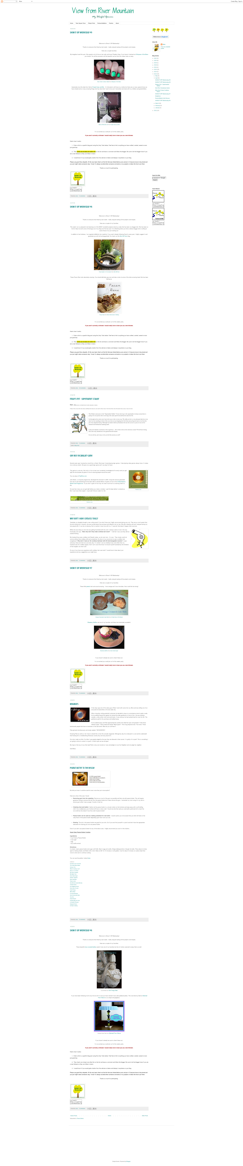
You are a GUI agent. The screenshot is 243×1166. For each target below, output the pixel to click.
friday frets (76, 445)
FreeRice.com (83, 476)
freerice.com (138, 489)
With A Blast (72, 891)
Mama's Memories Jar (103, 124)
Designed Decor (73, 904)
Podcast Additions (102, 23)
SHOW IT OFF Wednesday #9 (81, 32)
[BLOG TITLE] (77, 186)
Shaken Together (74, 877)
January (157, 107)
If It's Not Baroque (74, 893)
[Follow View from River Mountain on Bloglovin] (160, 37)
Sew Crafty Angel (74, 876)
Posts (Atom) (80, 1118)
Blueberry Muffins (92, 622)
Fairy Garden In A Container (105, 272)
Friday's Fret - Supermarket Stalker (84, 399)
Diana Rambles (73, 879)
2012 (155, 110)
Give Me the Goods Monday (76, 883)
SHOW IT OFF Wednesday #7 (81, 568)
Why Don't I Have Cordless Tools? (84, 518)
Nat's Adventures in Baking (113, 314)
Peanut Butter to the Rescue (82, 768)
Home (71, 23)
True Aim (72, 897)
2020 (155, 60)
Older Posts (145, 1115)
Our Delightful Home (74, 886)
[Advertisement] (160, 142)
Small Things (73, 890)
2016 (155, 67)
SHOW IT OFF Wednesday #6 (81, 930)
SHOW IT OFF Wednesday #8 (81, 207)
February (157, 105)
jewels (88, 586)
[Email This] (88, 196)
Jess (164, 44)
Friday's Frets (91, 23)
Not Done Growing (74, 872)
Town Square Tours (81, 23)
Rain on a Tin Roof (74, 870)
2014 (155, 71)
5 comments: (82, 196)
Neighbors (74, 704)
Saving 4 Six (72, 867)
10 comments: (82, 388)
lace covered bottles (90, 947)
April (156, 78)
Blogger (128, 1161)
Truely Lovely (73, 881)
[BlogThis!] (90, 196)
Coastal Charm (73, 884)
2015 (155, 69)
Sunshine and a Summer (75, 863)
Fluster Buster (73, 898)
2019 (155, 62)
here (89, 858)
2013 (155, 74)
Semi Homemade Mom (75, 895)
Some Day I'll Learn (74, 888)
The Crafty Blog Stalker (75, 865)
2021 (155, 58)
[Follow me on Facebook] (167, 31)
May (156, 75)
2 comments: (82, 507)
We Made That (73, 874)
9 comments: (82, 693)
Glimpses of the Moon (142, 54)
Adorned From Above (115, 1033)
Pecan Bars (102, 314)
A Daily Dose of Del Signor (117, 617)
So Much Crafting (74, 905)
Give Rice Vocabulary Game (81, 455)
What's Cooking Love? (75, 869)
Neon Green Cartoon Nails (103, 81)
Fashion (111, 23)
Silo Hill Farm (123, 236)
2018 (155, 65)
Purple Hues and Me (98, 87)
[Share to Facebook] (94, 196)
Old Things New (113, 990)
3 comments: (82, 443)
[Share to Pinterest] (96, 196)
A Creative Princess (74, 902)
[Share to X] (92, 196)
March (157, 103)
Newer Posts (73, 1115)
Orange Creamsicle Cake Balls (102, 617)
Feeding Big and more (75, 900)
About (117, 23)
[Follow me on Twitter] (154, 31)
